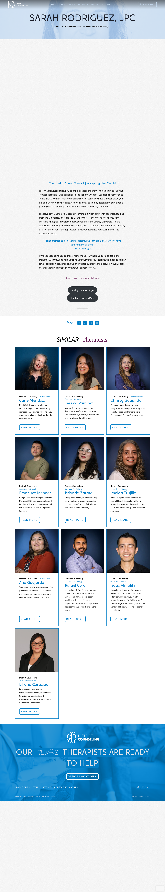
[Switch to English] (158, 888)
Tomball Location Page (82, 297)
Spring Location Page (82, 290)
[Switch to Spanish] (161, 888)
